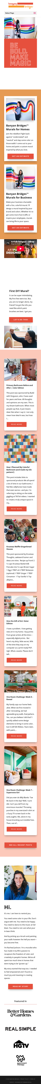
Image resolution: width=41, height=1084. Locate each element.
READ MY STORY (20, 986)
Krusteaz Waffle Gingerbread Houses (20, 555)
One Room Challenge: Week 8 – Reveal (20, 706)
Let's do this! (21, 320)
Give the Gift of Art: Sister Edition (20, 631)
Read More (16, 424)
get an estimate (20, 156)
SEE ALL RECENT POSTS (20, 845)
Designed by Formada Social (23, 1082)
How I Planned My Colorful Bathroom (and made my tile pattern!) (20, 475)
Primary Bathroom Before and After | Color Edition (20, 395)
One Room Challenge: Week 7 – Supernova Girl (20, 790)
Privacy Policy (24, 1079)
